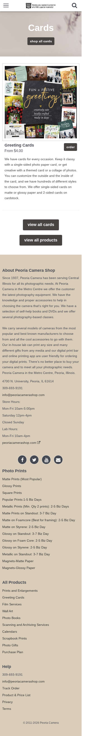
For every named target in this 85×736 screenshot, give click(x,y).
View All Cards (41, 224)
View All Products (40, 240)
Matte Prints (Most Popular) (22, 479)
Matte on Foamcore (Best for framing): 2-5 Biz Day (38, 520)
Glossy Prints (11, 486)
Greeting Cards (13, 597)
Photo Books (11, 618)
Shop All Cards (41, 41)
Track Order (10, 688)
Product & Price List (16, 695)
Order (70, 147)
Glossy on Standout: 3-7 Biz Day (25, 534)
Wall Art (7, 611)
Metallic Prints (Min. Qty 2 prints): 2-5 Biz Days (35, 506)
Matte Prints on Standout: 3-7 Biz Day (29, 513)
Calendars (9, 631)
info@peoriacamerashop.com (23, 395)
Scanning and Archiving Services (25, 625)
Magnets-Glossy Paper (18, 568)
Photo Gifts (10, 645)
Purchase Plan (12, 652)
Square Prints (12, 493)
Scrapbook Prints (14, 638)
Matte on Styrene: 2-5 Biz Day (23, 527)
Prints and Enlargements (20, 590)
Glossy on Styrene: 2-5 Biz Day (24, 547)
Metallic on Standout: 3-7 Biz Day (26, 554)
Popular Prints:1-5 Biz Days (21, 499)
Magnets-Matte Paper (18, 561)
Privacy (7, 702)
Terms (6, 709)
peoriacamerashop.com (19, 442)
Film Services (12, 604)
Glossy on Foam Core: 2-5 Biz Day (27, 540)
